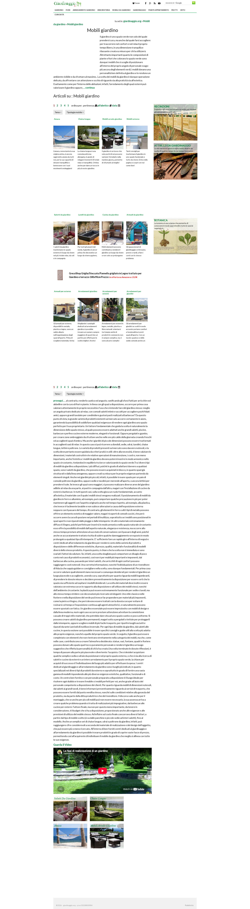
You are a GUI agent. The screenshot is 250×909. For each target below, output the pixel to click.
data (115, 105)
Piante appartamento (158, 10)
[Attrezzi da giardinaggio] (175, 161)
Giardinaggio (139, 10)
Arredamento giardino (84, 10)
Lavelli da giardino (86, 215)
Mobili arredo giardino (112, 119)
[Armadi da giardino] (137, 232)
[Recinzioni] (175, 122)
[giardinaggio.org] (68, 3)
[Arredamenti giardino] (89, 309)
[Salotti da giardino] (65, 232)
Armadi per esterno (62, 291)
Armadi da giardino (135, 215)
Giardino (59, 10)
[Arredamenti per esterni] (113, 309)
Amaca (57, 119)
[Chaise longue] (89, 137)
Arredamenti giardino (87, 291)
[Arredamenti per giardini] (137, 309)
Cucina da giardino (110, 215)
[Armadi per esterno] (65, 309)
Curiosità (59, 15)
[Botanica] (175, 235)
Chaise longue (84, 119)
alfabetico (103, 105)
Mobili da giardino (121, 10)
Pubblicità (189, 905)
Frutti (174, 10)
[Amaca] (65, 137)
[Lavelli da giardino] (89, 232)
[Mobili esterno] (137, 137)
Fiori (68, 10)
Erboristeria (104, 10)
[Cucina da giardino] (113, 232)
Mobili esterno (133, 119)
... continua (89, 87)
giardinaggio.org (132, 21)
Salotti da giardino (62, 215)
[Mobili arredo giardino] (113, 137)
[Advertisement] (83, 21)
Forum (137, 3)
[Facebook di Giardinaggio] (146, 3)
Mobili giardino (75, 24)
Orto (182, 10)
